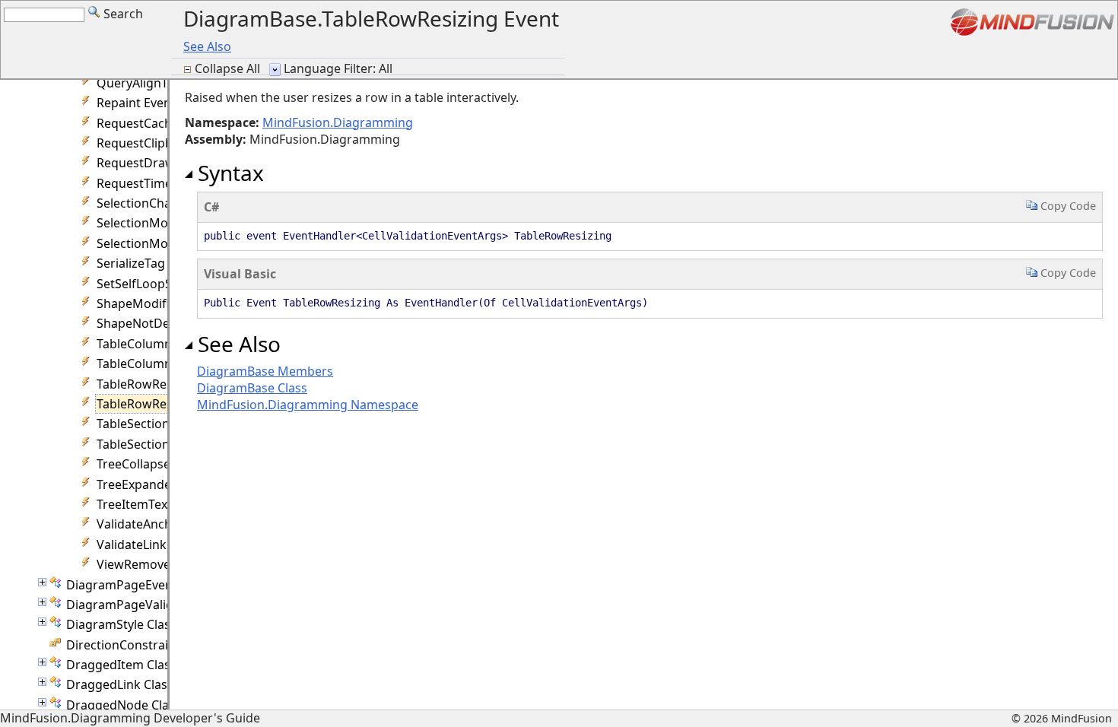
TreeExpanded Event (155, 484)
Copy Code (1066, 205)
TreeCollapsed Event (155, 464)
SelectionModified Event (166, 222)
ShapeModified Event (158, 303)
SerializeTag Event (148, 263)
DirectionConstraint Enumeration (162, 645)
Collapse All (229, 68)
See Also (207, 46)
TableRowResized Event (164, 384)
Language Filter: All (338, 68)
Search (121, 13)
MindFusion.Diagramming (337, 122)
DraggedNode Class (123, 705)
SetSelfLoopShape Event (166, 283)
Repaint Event (136, 102)
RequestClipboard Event (166, 143)
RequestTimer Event (154, 183)
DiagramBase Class (252, 387)
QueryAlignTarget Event (165, 83)
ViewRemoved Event (155, 564)
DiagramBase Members (265, 371)
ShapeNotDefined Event (165, 323)
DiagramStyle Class (121, 624)
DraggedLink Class (119, 684)
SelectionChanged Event (166, 203)
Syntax (228, 172)
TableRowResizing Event (166, 403)
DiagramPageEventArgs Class (151, 584)
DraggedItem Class (121, 664)
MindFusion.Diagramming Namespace (307, 404)
